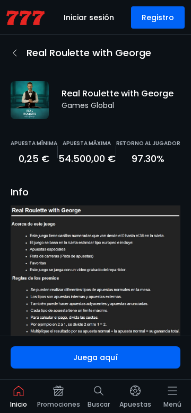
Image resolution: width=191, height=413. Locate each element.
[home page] (25, 18)
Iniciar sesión (89, 17)
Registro (158, 17)
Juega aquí (95, 357)
